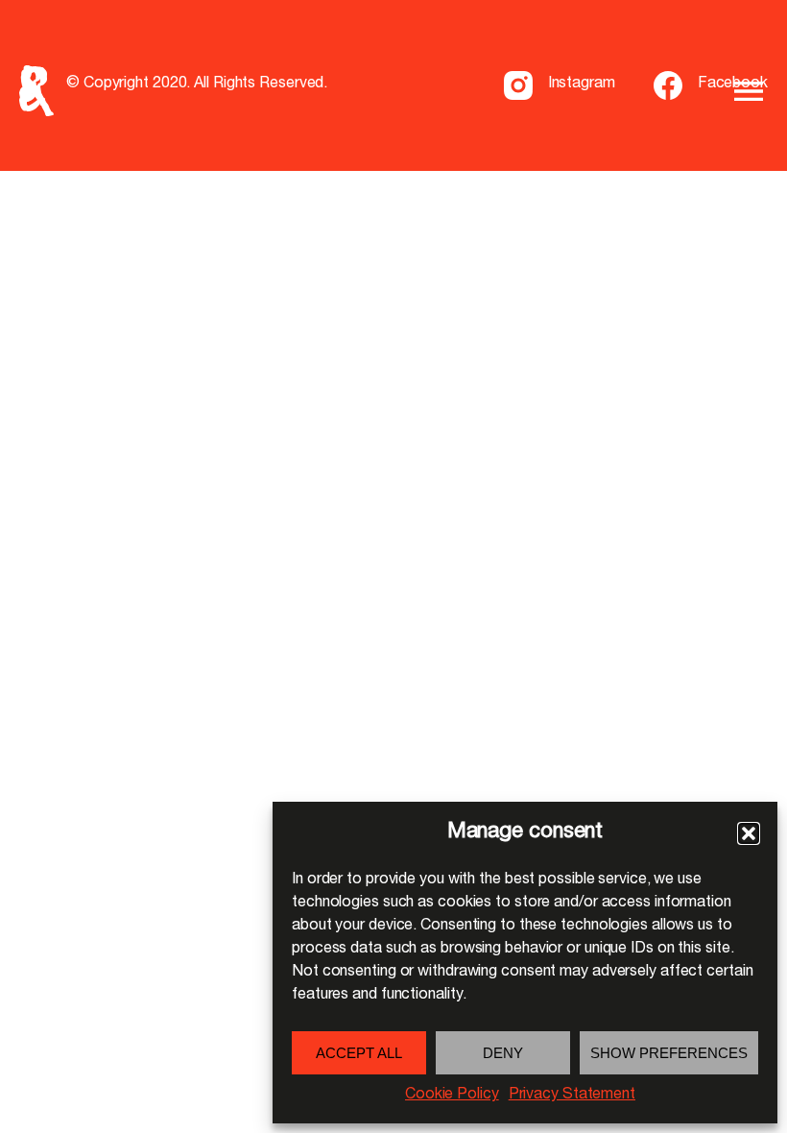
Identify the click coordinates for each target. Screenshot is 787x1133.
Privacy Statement (572, 1095)
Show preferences (669, 1053)
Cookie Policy (452, 1095)
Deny (503, 1053)
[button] (748, 833)
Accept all (359, 1053)
